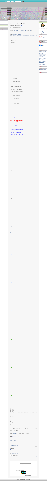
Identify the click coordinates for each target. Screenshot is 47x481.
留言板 (42, 30)
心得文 (15, 433)
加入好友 (43, 32)
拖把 (41, 69)
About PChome (27, 479)
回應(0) (11, 455)
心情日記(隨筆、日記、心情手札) (15, 453)
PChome (39, 1)
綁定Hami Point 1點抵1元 (42, 37)
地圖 (42, 31)
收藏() (16, 455)
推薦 (30, 30)
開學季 (10, 337)
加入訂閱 (2, 26)
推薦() (14, 455)
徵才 (29, 479)
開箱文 (13, 433)
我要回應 (36, 456)
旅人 (44, 69)
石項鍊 (40, 69)
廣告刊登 (18, 479)
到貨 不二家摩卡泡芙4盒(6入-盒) (14, 445)
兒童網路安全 (23, 479)
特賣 (10, 232)
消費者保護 (21, 479)
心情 (42, 69)
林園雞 (40, 70)
